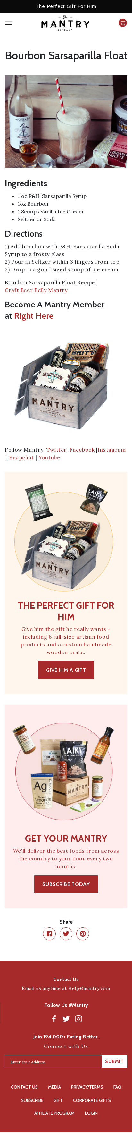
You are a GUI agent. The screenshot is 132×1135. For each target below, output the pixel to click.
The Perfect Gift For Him (66, 6)
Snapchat (21, 457)
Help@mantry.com (89, 988)
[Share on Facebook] (49, 933)
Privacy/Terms (87, 1087)
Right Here (34, 316)
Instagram (112, 449)
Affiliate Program (54, 1113)
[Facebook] (54, 1018)
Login (91, 1113)
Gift (58, 1100)
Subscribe (32, 1100)
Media (54, 1087)
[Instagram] (78, 1018)
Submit (114, 1061)
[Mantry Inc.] (65, 23)
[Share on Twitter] (66, 933)
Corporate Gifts (92, 1100)
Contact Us (24, 1087)
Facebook (82, 449)
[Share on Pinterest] (82, 933)
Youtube (49, 457)
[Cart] (123, 23)
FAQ (117, 1087)
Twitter (56, 449)
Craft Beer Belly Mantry (36, 290)
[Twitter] (66, 1018)
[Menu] (18, 23)
